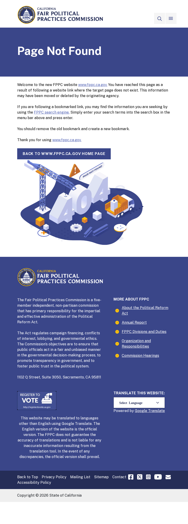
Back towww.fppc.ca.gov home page (64, 154)
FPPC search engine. (51, 112)
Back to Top (27, 477)
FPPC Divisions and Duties (144, 331)
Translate (156, 411)
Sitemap (101, 477)
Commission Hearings (140, 355)
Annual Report (134, 322)
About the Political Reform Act (145, 310)
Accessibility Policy (34, 482)
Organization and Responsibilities (136, 344)
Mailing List (80, 477)
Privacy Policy (54, 477)
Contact (119, 477)
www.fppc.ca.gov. (92, 85)
